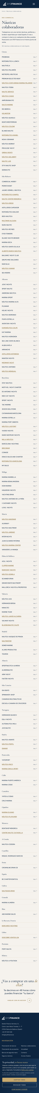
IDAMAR (5, 748)
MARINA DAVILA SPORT (10, 769)
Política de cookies (27, 1070)
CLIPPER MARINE (8, 566)
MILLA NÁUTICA (7, 439)
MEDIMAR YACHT (8, 363)
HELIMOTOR (6, 113)
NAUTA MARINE (7, 105)
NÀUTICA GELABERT (9, 157)
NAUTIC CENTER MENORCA (11, 199)
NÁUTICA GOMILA (8, 574)
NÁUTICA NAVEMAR (9, 519)
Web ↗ (35, 57)
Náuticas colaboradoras (28, 1046)
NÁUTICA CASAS (8, 96)
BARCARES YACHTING (9, 926)
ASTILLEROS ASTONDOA (10, 354)
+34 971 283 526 (7, 1032)
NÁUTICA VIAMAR (8, 268)
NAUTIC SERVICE (8, 92)
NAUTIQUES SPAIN (8, 891)
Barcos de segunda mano (10, 1052)
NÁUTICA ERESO (7, 203)
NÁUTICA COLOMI (8, 126)
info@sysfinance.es (8, 1035)
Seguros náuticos (7, 1056)
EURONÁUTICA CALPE (10, 328)
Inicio (3, 11)
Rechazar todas (19, 1085)
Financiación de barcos (9, 1046)
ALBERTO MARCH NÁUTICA (11, 251)
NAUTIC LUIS (6, 161)
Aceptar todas (19, 1080)
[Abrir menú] (34, 4)
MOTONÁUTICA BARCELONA (12, 461)
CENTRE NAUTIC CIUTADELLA (12, 833)
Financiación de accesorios (10, 1049)
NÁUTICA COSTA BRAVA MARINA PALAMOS (17, 83)
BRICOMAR (6, 448)
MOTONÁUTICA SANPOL (10, 195)
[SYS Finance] (12, 4)
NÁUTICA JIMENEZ (8, 532)
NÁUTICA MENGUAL (9, 371)
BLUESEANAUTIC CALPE (10, 625)
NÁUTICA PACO (7, 764)
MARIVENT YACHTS (8, 570)
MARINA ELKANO (8, 812)
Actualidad (24, 1049)
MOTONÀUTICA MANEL (10, 135)
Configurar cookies (19, 1089)
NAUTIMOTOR (6, 641)
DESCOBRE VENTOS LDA (10, 937)
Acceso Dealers (26, 1056)
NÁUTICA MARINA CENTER (11, 545)
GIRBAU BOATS (7, 153)
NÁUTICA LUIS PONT (9, 426)
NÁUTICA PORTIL (8, 744)
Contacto (24, 1052)
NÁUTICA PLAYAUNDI (9, 817)
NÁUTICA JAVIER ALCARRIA (11, 616)
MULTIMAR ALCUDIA (9, 221)
